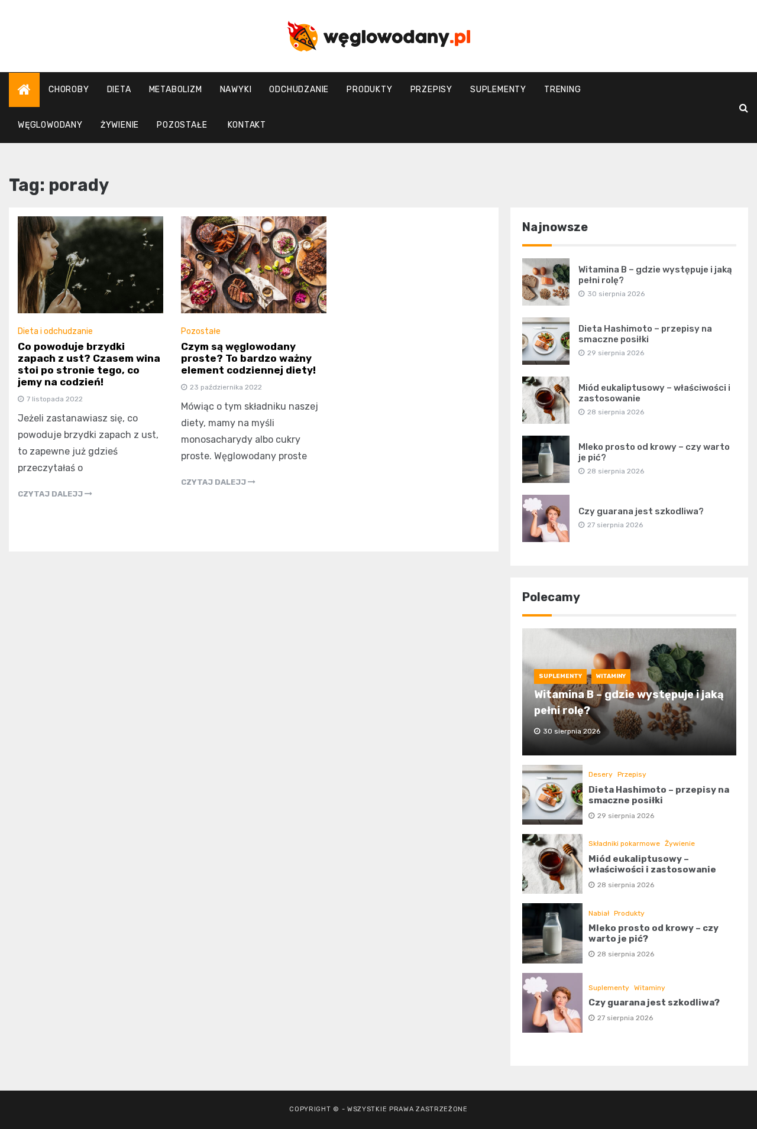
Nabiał (598, 913)
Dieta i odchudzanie (55, 331)
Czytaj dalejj (51, 493)
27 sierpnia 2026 (625, 1018)
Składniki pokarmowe (624, 843)
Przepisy (431, 90)
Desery (600, 774)
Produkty (369, 90)
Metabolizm (175, 90)
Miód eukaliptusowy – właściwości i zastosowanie (652, 864)
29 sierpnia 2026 (625, 816)
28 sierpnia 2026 (625, 885)
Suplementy (498, 90)
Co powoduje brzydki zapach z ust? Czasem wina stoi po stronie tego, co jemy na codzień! (89, 364)
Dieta (119, 90)
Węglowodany (50, 125)
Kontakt (247, 125)
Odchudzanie (299, 90)
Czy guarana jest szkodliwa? (641, 511)
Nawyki (236, 90)
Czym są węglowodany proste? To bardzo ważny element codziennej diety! (248, 358)
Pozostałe (182, 125)
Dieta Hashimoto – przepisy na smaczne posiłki (645, 334)
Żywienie (120, 125)
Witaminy (611, 676)
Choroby (68, 90)
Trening (562, 90)
